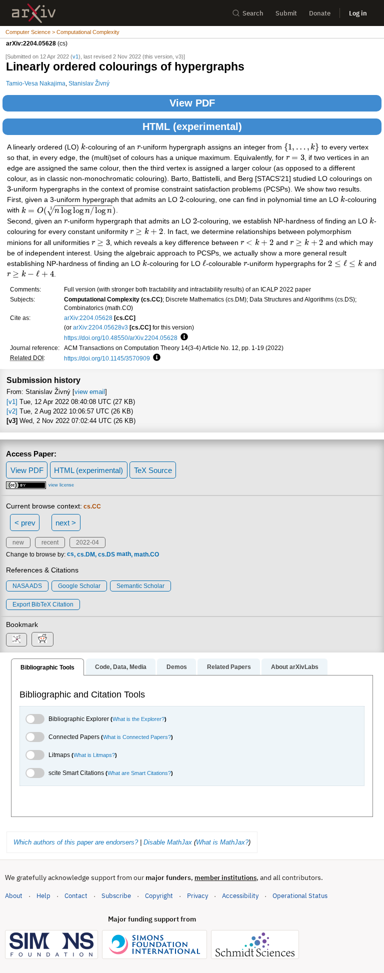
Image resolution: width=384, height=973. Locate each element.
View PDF (192, 103)
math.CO (146, 554)
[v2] (12, 411)
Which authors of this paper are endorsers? (76, 842)
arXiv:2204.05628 (88, 317)
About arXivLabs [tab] (294, 667)
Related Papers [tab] (229, 667)
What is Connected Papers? (137, 737)
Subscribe (116, 896)
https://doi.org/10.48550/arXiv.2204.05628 (121, 337)
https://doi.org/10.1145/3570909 (107, 358)
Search (253, 13)
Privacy (197, 896)
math (123, 554)
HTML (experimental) (192, 126)
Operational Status (300, 895)
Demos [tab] (176, 667)
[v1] (12, 402)
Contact (76, 896)
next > (66, 522)
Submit (286, 13)
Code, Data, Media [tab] (120, 667)
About (13, 896)
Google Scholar (79, 586)
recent (50, 542)
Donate (319, 13)
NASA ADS (27, 586)
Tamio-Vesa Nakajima (36, 83)
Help (43, 896)
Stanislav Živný (89, 83)
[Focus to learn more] (183, 337)
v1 (75, 57)
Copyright (159, 896)
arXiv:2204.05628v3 (100, 327)
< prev (25, 522)
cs (70, 554)
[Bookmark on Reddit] (43, 639)
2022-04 (87, 542)
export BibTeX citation (43, 604)
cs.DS (106, 554)
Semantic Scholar (140, 586)
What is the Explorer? (138, 719)
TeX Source (153, 470)
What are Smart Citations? (139, 773)
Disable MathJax (168, 842)
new (18, 542)
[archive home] (34, 13)
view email (89, 392)
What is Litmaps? (94, 755)
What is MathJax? (222, 842)
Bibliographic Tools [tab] (47, 667)
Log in (358, 13)
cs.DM (86, 554)
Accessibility (240, 896)
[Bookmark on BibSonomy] (16, 639)
